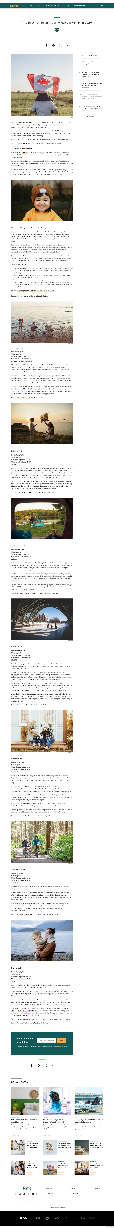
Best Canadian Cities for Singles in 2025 (29, 397)
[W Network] (47, 1218)
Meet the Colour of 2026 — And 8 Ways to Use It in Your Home (96, 1145)
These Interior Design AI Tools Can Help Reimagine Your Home (92, 108)
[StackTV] (92, 1218)
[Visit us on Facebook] (16, 1194)
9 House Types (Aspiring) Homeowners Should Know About (35, 492)
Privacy (73, 1188)
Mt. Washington (41, 1000)
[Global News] (65, 1218)
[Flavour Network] (83, 1218)
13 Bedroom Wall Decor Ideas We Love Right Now (24, 1120)
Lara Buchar (30, 1174)
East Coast (56, 468)
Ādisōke (14, 675)
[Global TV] (56, 1218)
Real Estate (57, 17)
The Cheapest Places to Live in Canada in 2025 (31, 705)
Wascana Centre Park (63, 806)
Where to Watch (80, 6)
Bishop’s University (44, 563)
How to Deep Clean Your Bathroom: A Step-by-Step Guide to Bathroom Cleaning (92, 96)
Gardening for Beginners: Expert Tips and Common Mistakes (96, 1166)
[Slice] (74, 1218)
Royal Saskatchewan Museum (42, 806)
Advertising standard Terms (51, 1194)
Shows (67, 6)
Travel (76, 1117)
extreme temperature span (38, 694)
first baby (25, 133)
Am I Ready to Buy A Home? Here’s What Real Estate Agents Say (37, 593)
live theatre (39, 889)
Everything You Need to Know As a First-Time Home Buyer (36, 291)
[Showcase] (38, 1218)
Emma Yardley (58, 34)
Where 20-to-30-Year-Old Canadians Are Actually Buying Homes (37, 914)
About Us (49, 1188)
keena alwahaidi (86, 87)
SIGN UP (62, 1040)
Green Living (46, 1117)
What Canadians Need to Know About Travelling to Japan (33, 1165)
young (33, 565)
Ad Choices (110, 1226)
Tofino (24, 1000)
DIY (31, 6)
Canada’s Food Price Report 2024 (50, 172)
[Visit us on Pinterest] (29, 1194)
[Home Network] (14, 6)
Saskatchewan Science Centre (21, 806)
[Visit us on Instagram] (37, 1194)
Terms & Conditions (100, 1191)
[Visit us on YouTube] (33, 1194)
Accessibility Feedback (74, 1194)
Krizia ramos (85, 110)
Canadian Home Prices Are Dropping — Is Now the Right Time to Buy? (39, 143)
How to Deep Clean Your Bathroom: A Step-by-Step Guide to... (32, 1146)
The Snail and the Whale (26, 679)
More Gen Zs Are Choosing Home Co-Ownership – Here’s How (36, 816)
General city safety (17, 245)
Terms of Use (56, 1046)
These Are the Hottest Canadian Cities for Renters (32, 1023)
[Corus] (23, 1218)
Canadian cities (54, 236)
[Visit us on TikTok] (24, 1194)
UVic (12, 1011)
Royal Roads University (26, 1011)
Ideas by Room (15, 1117)
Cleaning (29, 1141)
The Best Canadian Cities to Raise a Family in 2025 (63, 1165)
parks (51, 471)
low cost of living (58, 473)
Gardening (93, 1161)
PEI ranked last (28, 389)
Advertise (97, 1188)
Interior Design (62, 1141)
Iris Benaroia (93, 1174)
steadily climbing (34, 376)
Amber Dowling (85, 76)
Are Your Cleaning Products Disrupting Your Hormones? (90, 74)
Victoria (36, 985)
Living (23, 6)
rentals (24, 153)
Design (39, 6)
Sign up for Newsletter (26, 1200)
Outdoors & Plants (53, 6)
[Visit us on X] (20, 1194)
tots (67, 133)
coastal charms (43, 365)
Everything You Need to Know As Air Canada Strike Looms (92, 84)
